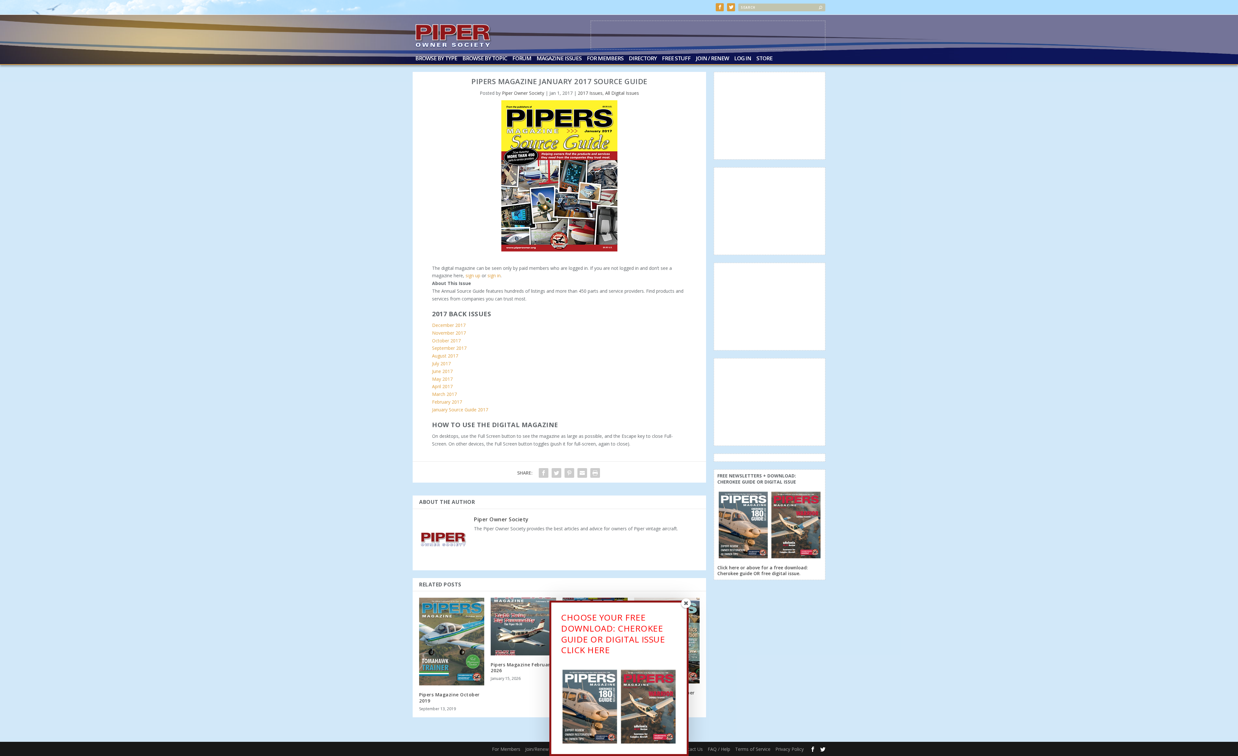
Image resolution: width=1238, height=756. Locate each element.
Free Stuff (676, 59)
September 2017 (449, 348)
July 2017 (441, 363)
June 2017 (442, 371)
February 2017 (447, 402)
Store (764, 59)
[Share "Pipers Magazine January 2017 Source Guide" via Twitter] (556, 472)
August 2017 (445, 356)
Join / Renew (712, 59)
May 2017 (442, 379)
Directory (643, 59)
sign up (473, 275)
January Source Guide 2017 (460, 410)
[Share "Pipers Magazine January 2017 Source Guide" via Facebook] (543, 472)
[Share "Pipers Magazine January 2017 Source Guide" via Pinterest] (569, 472)
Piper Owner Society (523, 93)
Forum (521, 59)
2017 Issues (590, 93)
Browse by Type (436, 59)
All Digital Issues (622, 93)
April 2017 (442, 386)
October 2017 (446, 341)
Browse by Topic (484, 59)
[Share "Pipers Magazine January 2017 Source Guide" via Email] (582, 472)
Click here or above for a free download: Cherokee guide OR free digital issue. (762, 570)
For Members (605, 59)
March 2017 (444, 394)
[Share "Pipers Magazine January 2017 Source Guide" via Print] (595, 472)
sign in (494, 275)
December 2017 (449, 325)
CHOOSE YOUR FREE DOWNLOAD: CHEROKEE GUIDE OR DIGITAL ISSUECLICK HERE (613, 634)
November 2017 (449, 333)
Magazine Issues (559, 59)
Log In (742, 59)
